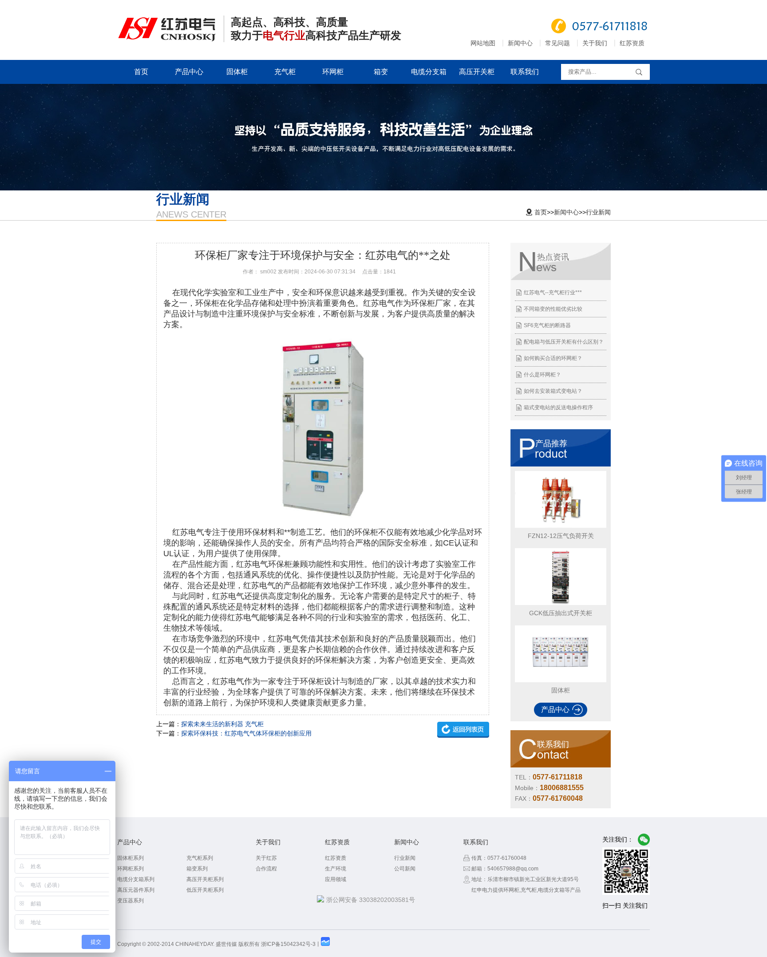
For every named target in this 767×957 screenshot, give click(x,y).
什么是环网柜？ (542, 375)
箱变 (381, 71)
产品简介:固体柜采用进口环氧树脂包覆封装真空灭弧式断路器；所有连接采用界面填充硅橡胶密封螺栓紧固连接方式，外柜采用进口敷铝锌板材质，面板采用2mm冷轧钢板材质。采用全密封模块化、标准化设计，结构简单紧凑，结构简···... (559, 664)
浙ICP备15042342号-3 (288, 944)
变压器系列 (130, 901)
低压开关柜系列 (205, 890)
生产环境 (335, 869)
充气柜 (285, 71)
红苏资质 (632, 43)
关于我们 (594, 43)
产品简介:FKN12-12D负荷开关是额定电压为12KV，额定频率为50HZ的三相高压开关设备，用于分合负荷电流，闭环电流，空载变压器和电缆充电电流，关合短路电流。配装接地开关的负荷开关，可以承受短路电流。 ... (559, 509)
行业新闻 (598, 212)
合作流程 (266, 869)
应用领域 (335, 879)
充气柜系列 (199, 858)
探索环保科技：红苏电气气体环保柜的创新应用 (246, 733)
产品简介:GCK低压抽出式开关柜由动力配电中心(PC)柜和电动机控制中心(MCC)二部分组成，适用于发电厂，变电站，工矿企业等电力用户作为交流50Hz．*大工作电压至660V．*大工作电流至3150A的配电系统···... (559, 587)
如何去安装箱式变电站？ (553, 391)
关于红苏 (266, 858)
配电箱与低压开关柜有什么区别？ (564, 342)
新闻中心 (520, 43)
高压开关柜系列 (205, 879)
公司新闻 (404, 869)
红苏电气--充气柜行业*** (553, 292)
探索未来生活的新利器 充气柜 (222, 724)
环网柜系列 (130, 869)
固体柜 (237, 71)
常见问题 (557, 43)
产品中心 (189, 71)
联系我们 (524, 71)
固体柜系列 (130, 858)
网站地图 (482, 43)
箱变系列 (197, 869)
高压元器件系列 (135, 890)
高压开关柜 (476, 71)
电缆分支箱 (429, 71)
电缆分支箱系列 (135, 879)
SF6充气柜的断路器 (547, 325)
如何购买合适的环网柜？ (553, 358)
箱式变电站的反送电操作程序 (558, 407)
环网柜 (333, 71)
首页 (141, 71)
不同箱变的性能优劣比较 (553, 309)
